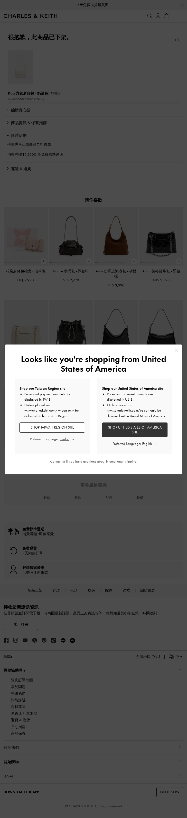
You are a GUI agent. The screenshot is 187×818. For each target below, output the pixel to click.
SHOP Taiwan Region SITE (52, 427)
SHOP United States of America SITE (135, 429)
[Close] (176, 350)
